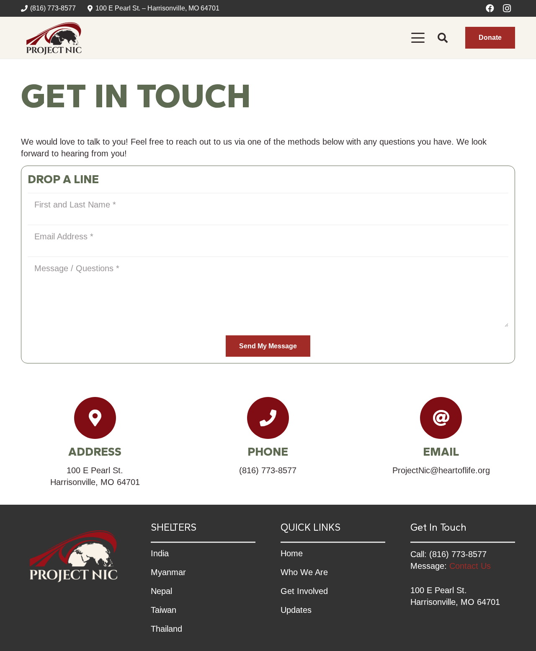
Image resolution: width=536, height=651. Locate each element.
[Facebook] (490, 8)
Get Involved (304, 591)
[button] (418, 37)
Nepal (161, 591)
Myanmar (168, 572)
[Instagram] (506, 8)
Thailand (166, 628)
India (160, 553)
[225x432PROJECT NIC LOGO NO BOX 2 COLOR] (54, 38)
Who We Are (304, 572)
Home (292, 553)
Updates (296, 610)
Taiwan (163, 610)
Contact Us (470, 566)
